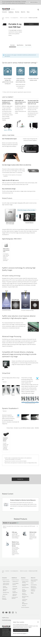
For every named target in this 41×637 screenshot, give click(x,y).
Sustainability (34, 584)
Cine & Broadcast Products (24, 590)
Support (3, 596)
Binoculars (5, 594)
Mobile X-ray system (23, 17)
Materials (24, 605)
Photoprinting (6, 592)
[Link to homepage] (6, 9)
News (32, 593)
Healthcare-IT (15, 581)
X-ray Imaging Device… (14, 17)
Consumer (4, 577)
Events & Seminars (25, 607)
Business (23, 577)
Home (3, 17)
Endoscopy (15, 586)
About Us (33, 577)
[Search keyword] (38, 9)
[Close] (38, 622)
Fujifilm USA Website (34, 2)
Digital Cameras (6, 581)
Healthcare (7, 17)
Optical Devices (25, 587)
